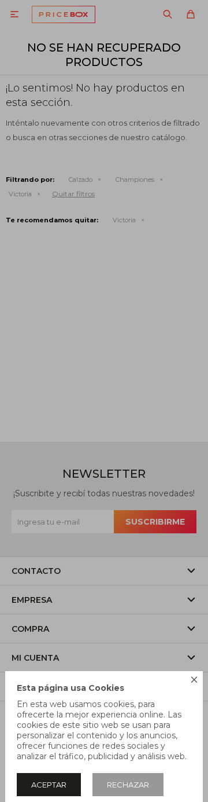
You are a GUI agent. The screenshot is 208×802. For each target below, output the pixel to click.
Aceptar (48, 784)
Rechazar (128, 784)
